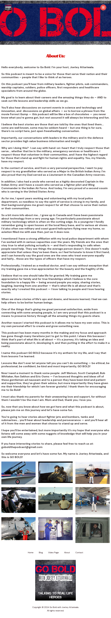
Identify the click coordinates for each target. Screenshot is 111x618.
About (67, 552)
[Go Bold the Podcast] (8, 7)
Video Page (53, 552)
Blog (41, 552)
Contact (79, 552)
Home (30, 552)
